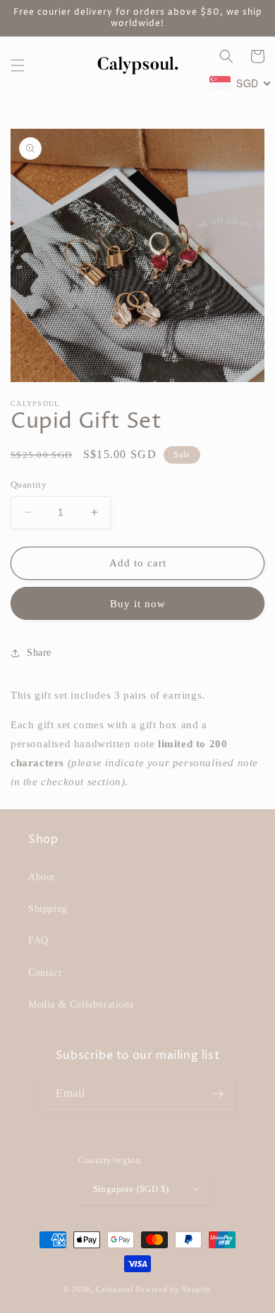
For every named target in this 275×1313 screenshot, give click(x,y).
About (41, 877)
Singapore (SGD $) (131, 1189)
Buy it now (138, 603)
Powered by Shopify (174, 1289)
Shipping (48, 908)
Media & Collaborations (80, 1004)
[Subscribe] (217, 1093)
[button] (17, 65)
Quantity (29, 484)
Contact (44, 973)
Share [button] (39, 652)
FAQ (38, 940)
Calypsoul (114, 1289)
